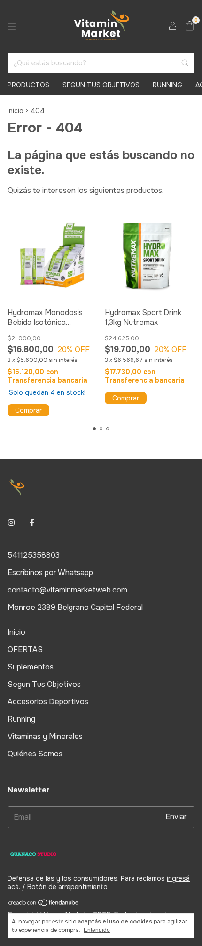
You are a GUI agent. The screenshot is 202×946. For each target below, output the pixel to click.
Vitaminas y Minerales (45, 736)
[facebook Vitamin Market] (32, 523)
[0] (189, 26)
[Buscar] (185, 63)
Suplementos (31, 667)
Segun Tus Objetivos (101, 85)
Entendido (97, 930)
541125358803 (34, 555)
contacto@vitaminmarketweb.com (67, 590)
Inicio (15, 111)
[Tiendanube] (44, 904)
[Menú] (12, 26)
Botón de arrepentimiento (67, 887)
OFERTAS (25, 649)
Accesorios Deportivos (48, 702)
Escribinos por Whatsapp (50, 572)
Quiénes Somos (35, 754)
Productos (28, 85)
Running (167, 85)
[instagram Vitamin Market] (11, 523)
